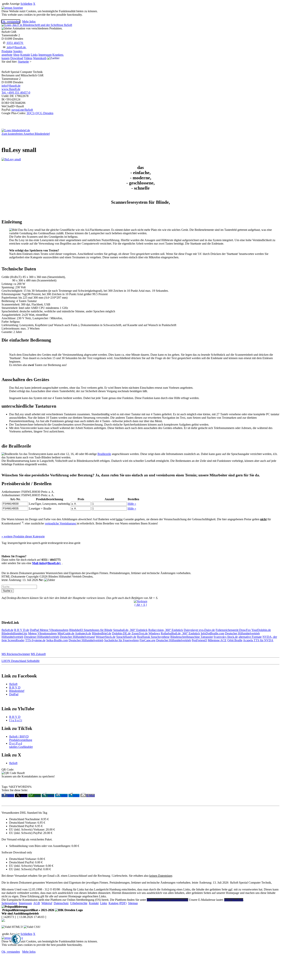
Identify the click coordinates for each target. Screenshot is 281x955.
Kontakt (25, 54)
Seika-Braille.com (57, 640)
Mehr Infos (29, 21)
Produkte (7, 51)
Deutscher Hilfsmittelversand (77, 636)
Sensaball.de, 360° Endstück (130, 630)
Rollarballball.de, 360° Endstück (180, 633)
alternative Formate (250, 636)
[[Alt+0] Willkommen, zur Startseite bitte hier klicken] (37, 25)
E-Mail (90, 795)
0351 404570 (15, 42)
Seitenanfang (9, 903)
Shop (16, 54)
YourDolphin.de (261, 630)
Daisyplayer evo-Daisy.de (199, 630)
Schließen (26, 3)
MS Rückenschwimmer (16, 654)
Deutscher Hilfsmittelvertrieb (242, 633)
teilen (11, 795)
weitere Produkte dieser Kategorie (23, 536)
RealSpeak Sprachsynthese (153, 636)
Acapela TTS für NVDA (258, 640)
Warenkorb (39, 58)
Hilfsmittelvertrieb (12, 636)
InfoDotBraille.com (212, 633)
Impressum (45, 54)
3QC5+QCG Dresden (40, 113)
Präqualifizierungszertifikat (28, 910)
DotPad (35, 630)
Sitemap (133, 903)
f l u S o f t (15, 720)
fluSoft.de (7, 630)
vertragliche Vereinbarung (61, 523)
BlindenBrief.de (101, 633)
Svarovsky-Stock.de (226, 636)
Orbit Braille (234, 640)
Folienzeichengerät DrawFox (233, 630)
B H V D (14, 687)
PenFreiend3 (199, 640)
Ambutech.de (83, 633)
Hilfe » (132, 503)
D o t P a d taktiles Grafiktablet (21, 745)
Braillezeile (104, 454)
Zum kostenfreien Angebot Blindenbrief (26, 133)
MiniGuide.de (66, 633)
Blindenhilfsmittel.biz (14, 633)
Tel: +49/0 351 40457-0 (16, 92)
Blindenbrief (16, 690)
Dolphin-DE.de (121, 633)
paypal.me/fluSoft (22, 109)
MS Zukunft (38, 654)
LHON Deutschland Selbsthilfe (21, 661)
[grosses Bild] (11, 159)
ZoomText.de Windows (146, 633)
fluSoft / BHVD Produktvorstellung (20, 738)
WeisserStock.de (105, 636)
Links (34, 54)
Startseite (23, 61)
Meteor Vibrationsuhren (54, 630)
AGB (36, 903)
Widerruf (46, 903)
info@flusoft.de (16, 47)
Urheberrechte (78, 903)
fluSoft (13, 684)
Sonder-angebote (12, 53)
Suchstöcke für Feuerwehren (121, 640)
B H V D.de (21, 630)
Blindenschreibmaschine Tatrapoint (191, 636)
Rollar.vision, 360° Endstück (165, 630)
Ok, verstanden (11, 21)
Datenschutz (61, 903)
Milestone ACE (217, 640)
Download (16, 58)
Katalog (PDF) (118, 903)
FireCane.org (147, 640)
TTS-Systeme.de (35, 640)
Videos (28, 58)
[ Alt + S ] (140, 604)
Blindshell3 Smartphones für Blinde (90, 630)
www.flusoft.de (11, 89)
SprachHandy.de (126, 636)
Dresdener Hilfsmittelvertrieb (41, 636)
